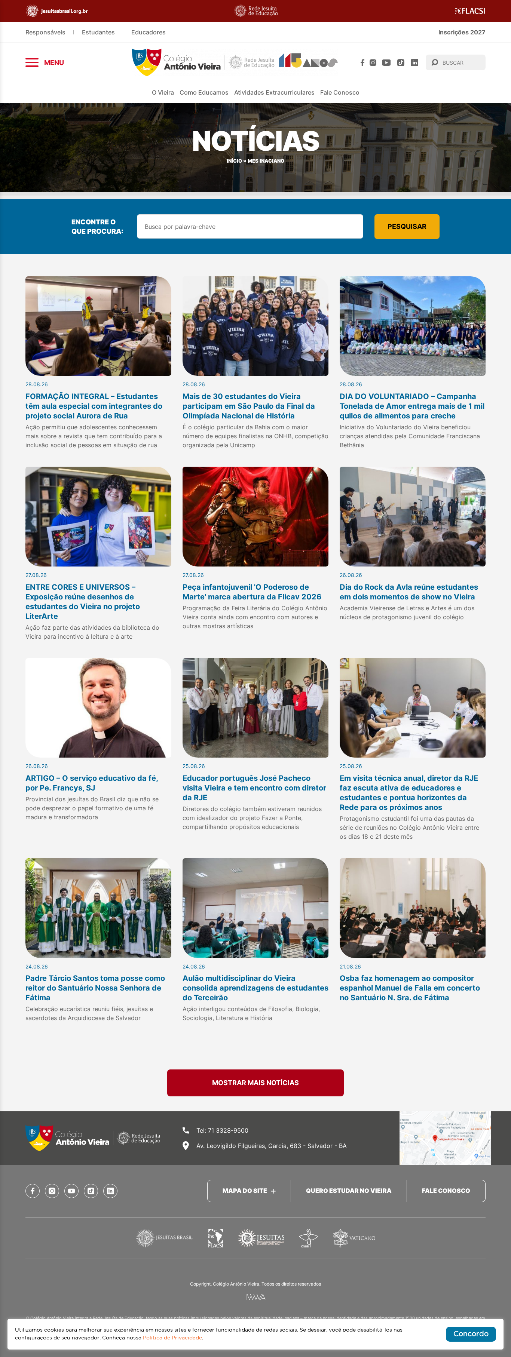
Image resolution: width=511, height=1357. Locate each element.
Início (234, 161)
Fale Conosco (339, 92)
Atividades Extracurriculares (274, 92)
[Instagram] (373, 62)
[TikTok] (401, 62)
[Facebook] (362, 62)
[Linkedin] (414, 62)
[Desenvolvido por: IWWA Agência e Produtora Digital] (255, 1297)
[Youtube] (386, 62)
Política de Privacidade (172, 1338)
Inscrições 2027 (462, 32)
